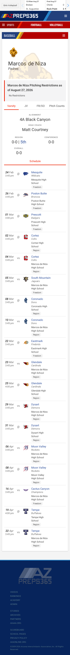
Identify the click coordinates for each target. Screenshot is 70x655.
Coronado (37, 300)
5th (23, 142)
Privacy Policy (18, 638)
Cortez (35, 237)
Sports (10, 25)
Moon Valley (38, 448)
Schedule (35, 161)
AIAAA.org (15, 623)
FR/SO (41, 106)
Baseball (9, 35)
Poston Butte (39, 195)
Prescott (36, 216)
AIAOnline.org (18, 642)
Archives (15, 615)
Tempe (36, 511)
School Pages (18, 634)
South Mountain (41, 279)
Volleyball (56, 25)
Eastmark (37, 342)
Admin (13, 604)
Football (36, 25)
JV (26, 106)
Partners (15, 619)
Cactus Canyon (40, 490)
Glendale (36, 364)
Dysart (35, 406)
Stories (14, 611)
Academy (15, 600)
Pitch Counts (57, 106)
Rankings (15, 596)
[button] (68, 5)
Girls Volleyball (10, 5)
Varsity (11, 106)
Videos (14, 592)
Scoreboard (17, 630)
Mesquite (36, 174)
